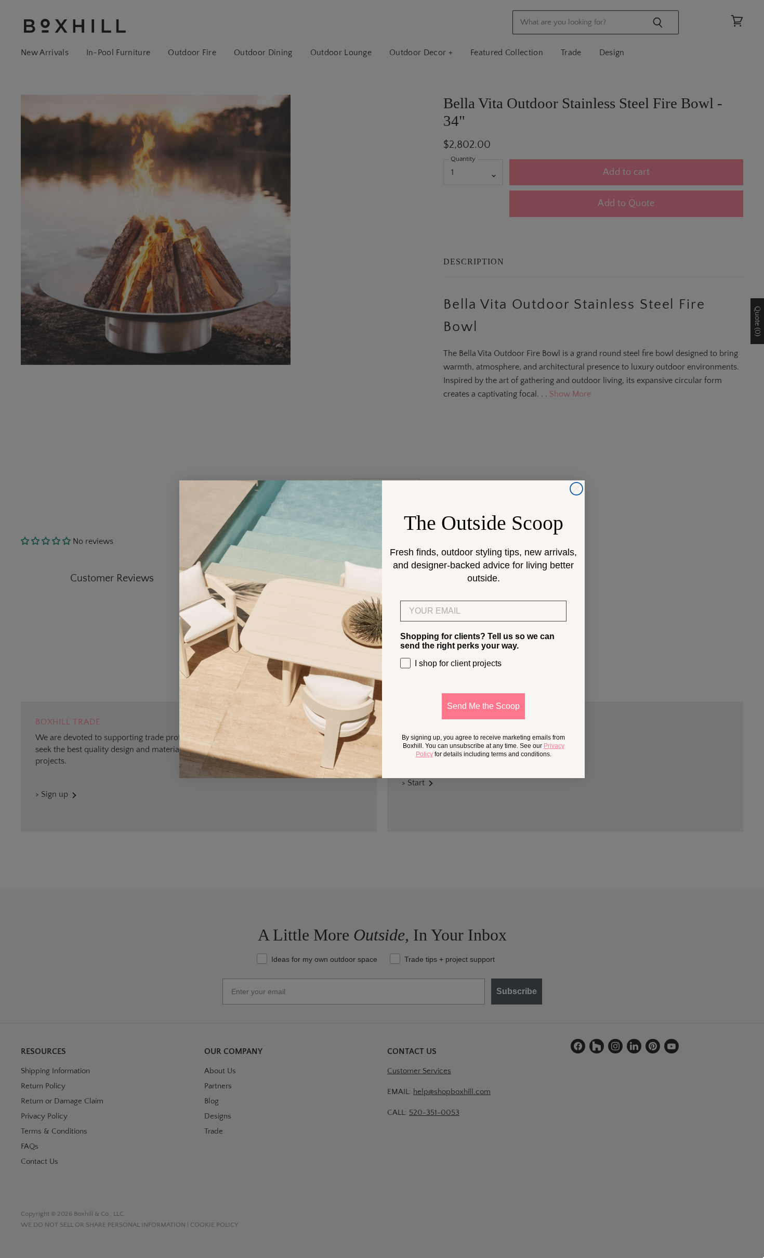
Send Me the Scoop (483, 706)
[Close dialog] (576, 488)
